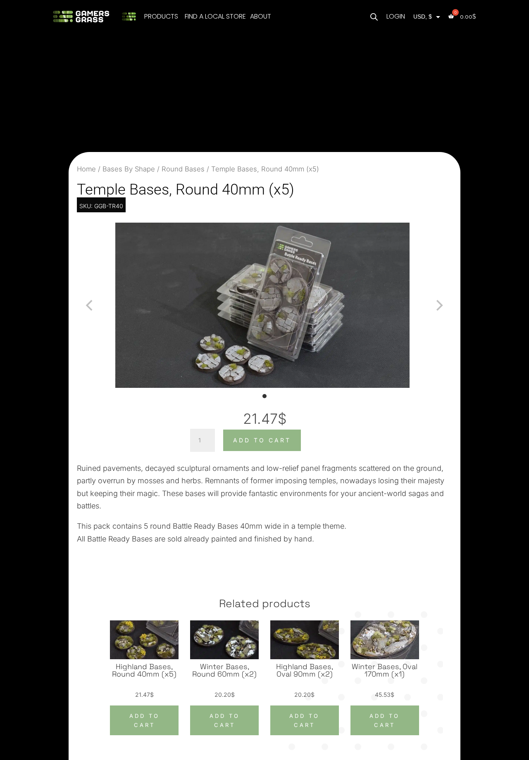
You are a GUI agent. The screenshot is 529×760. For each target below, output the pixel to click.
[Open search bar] (374, 16)
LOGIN (395, 16)
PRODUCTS (161, 16)
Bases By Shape (128, 169)
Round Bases (183, 169)
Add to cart (262, 440)
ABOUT (260, 16)
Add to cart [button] (144, 720)
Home (86, 169)
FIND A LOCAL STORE (215, 16)
